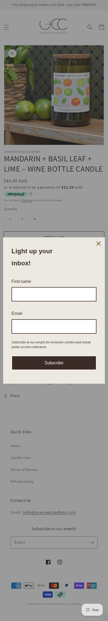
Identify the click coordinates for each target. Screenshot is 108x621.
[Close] (98, 243)
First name (21, 281)
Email (17, 313)
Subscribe (54, 363)
